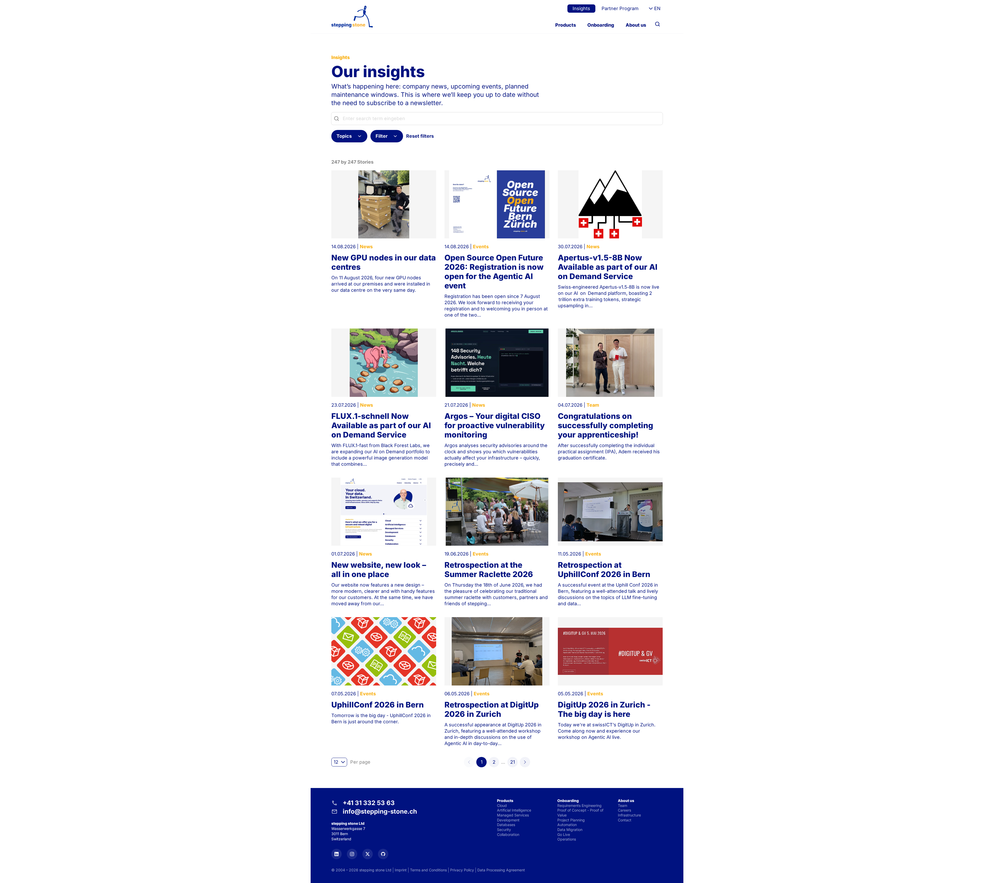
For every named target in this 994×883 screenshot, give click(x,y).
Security (504, 829)
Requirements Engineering (579, 805)
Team (622, 805)
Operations (566, 839)
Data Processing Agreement (501, 870)
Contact (624, 820)
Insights (581, 8)
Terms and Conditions (428, 870)
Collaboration (508, 834)
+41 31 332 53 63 (369, 803)
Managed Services (513, 815)
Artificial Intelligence (514, 810)
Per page (360, 762)
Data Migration (569, 829)
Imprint (401, 870)
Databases (506, 824)
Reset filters (420, 136)
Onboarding (600, 25)
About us (636, 25)
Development (508, 820)
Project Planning (571, 820)
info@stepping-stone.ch (380, 811)
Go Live (563, 834)
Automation (567, 824)
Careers (624, 810)
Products (565, 25)
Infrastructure (629, 815)
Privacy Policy (462, 870)
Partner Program (620, 8)
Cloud (502, 805)
